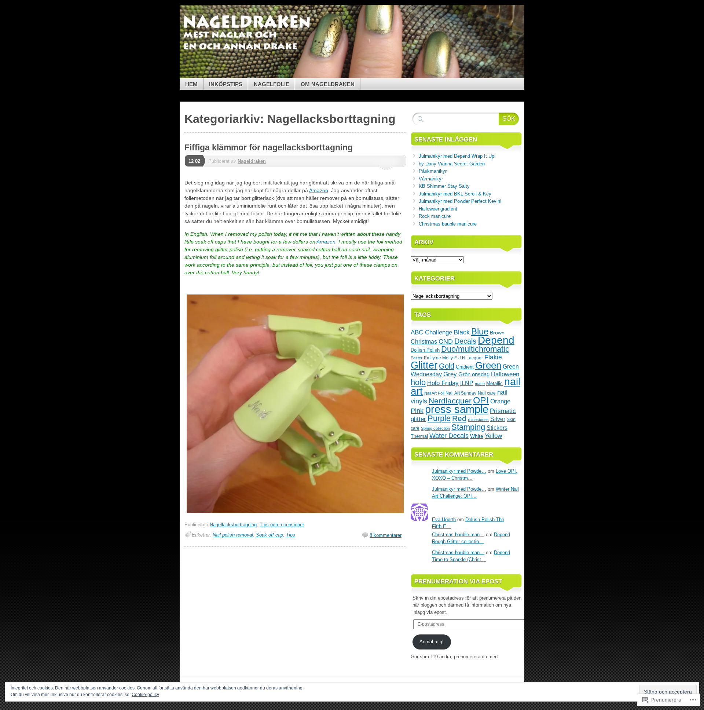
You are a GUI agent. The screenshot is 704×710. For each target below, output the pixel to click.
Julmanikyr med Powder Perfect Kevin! (460, 201)
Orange (500, 401)
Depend (496, 340)
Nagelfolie (271, 84)
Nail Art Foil (434, 393)
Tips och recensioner (282, 524)
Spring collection (435, 428)
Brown (497, 333)
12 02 (194, 161)
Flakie (493, 357)
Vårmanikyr (431, 179)
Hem (191, 84)
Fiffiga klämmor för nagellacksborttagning (268, 147)
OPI (481, 400)
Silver (497, 419)
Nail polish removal (233, 535)
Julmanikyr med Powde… (459, 471)
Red (459, 418)
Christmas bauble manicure (448, 224)
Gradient (465, 367)
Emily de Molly (438, 358)
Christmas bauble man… (458, 534)
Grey (450, 374)
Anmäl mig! (431, 641)
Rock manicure (435, 216)
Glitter (424, 365)
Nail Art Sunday (460, 393)
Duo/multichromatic (475, 349)
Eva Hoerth (444, 519)
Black (462, 332)
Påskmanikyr (433, 171)
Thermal (419, 436)
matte (480, 383)
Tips (290, 535)
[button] (295, 403)
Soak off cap (269, 535)
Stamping (468, 427)
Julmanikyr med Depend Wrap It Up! (457, 156)
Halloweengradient (438, 209)
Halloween (505, 374)
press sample (456, 409)
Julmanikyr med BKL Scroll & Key (455, 194)
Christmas (424, 341)
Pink (417, 410)
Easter (416, 358)
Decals (465, 341)
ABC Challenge (431, 332)
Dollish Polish (425, 350)
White (476, 436)
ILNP (466, 383)
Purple (439, 418)
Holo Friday (443, 383)
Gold (446, 366)
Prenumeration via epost (458, 581)
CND (446, 341)
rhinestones (478, 419)
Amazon (318, 190)
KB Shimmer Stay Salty (444, 186)
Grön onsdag (473, 374)
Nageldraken (252, 161)
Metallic (494, 383)
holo (418, 382)
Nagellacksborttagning (233, 524)
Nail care (487, 393)
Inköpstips (225, 84)
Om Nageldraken (328, 84)
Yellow (493, 435)
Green (488, 365)
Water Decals (449, 435)
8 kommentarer (386, 535)
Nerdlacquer (450, 400)
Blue (479, 331)
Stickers (497, 428)
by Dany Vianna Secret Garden (452, 163)
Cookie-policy (145, 694)
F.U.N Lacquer (468, 357)
